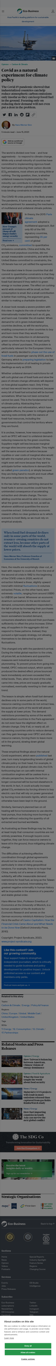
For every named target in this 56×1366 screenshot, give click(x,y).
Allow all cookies (28, 1353)
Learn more (9, 1338)
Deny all (28, 1346)
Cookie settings (28, 1359)
